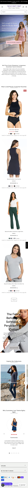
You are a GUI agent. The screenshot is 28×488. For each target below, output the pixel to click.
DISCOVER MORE (14, 348)
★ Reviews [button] (26, 245)
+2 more (17, 186)
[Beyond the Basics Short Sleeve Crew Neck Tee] (14, 263)
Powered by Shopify (17, 485)
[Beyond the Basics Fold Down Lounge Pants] (14, 210)
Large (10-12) (16, 135)
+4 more (17, 133)
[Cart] (26, 6)
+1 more (17, 238)
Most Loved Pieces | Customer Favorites (14, 87)
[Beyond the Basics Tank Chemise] (14, 158)
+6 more (17, 290)
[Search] (25, 12)
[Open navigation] (3, 6)
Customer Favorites (13, 382)
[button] (3, 485)
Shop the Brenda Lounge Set (14, 42)
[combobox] (14, 12)
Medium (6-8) (10, 135)
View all (14, 299)
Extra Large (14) (23, 135)
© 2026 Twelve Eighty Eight (7, 485)
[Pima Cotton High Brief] (14, 108)
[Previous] (4, 433)
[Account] (23, 7)
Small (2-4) (4, 135)
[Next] (25, 382)
